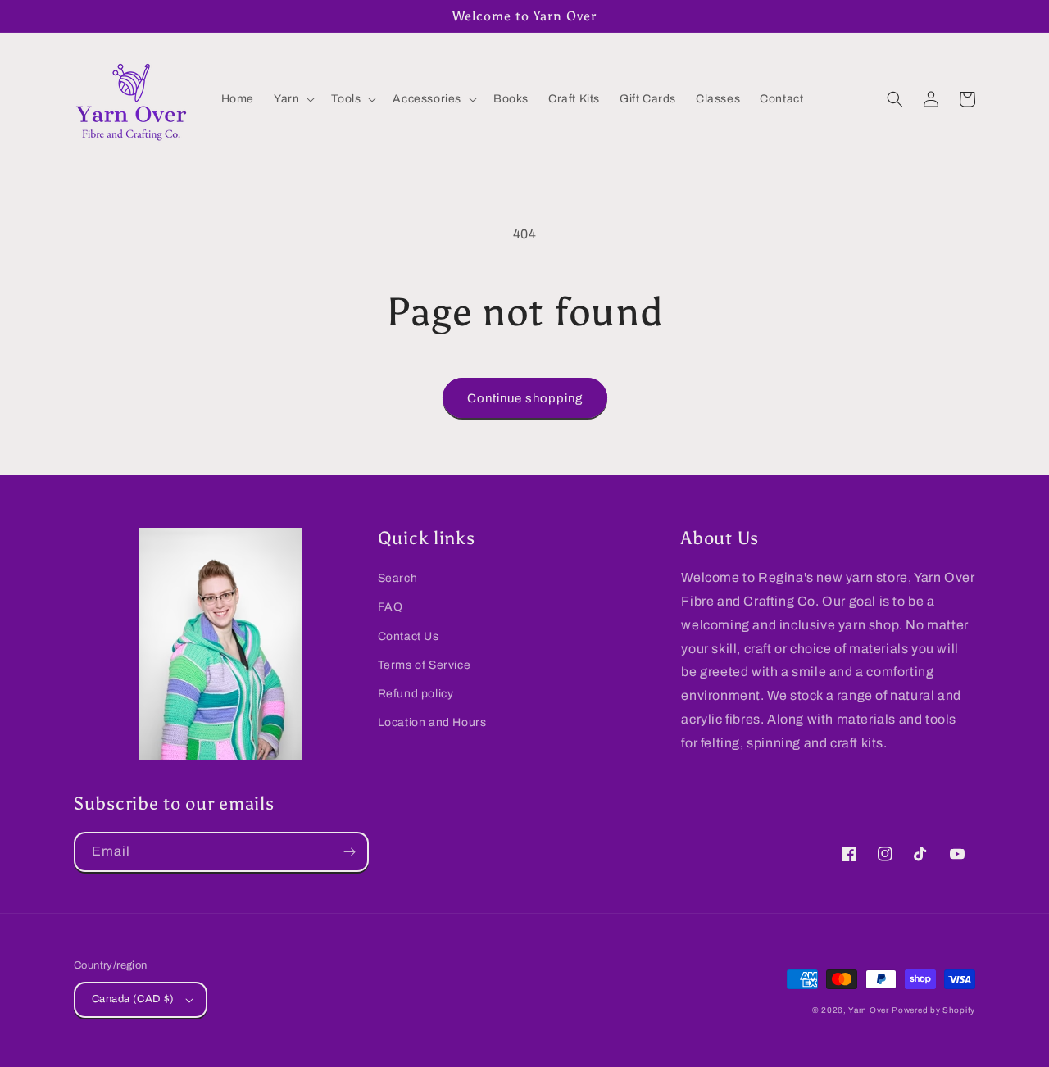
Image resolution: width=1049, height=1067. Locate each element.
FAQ (390, 607)
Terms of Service (424, 665)
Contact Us (408, 636)
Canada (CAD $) (133, 999)
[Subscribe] (349, 852)
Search (398, 578)
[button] (292, 99)
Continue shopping (525, 398)
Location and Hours (432, 722)
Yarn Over (868, 1010)
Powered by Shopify (933, 1010)
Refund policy (416, 694)
